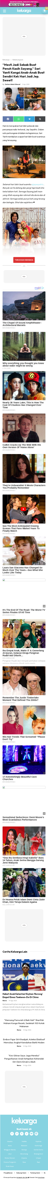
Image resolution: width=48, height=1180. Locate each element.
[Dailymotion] (36, 1134)
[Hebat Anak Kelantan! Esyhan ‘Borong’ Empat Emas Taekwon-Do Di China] (24, 975)
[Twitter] (22, 1134)
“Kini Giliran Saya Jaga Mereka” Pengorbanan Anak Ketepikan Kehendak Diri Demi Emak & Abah (24, 1058)
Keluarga (6, 60)
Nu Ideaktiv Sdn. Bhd (22, 1177)
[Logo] (24, 11)
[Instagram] (17, 1134)
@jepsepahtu (37, 184)
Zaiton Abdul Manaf (12, 84)
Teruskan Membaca (24, 260)
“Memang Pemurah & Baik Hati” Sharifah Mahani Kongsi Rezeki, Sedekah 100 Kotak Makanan (24, 1023)
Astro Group (41, 1177)
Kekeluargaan (18, 60)
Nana (5, 1000)
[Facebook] (12, 1134)
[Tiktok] (26, 1134)
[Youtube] (31, 1134)
